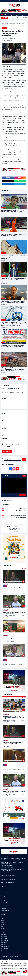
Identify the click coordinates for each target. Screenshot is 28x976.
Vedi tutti (24, 501)
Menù (4, 14)
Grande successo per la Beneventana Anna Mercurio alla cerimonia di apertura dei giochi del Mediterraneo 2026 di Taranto (14, 234)
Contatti (11, 1)
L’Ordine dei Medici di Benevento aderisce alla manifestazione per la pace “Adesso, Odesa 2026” (13, 280)
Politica (2, 929)
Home (3, 23)
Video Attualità (4, 949)
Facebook (8, 177)
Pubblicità (17, 1)
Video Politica (4, 947)
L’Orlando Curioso (5, 911)
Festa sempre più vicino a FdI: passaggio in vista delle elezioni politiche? (13, 773)
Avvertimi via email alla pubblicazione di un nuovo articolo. (12, 445)
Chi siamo (6, 1)
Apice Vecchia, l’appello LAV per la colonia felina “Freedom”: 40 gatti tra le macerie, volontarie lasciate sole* (15, 17)
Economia (3, 935)
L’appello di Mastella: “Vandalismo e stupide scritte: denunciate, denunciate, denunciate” (13, 302)
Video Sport (3, 955)
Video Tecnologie (5, 957)
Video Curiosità (4, 959)
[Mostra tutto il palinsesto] (14, 521)
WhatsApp (20, 180)
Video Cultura (4, 953)
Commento (5, 398)
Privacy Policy (4, 901)
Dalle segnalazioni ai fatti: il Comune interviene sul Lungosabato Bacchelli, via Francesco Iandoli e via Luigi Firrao (13, 369)
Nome (4, 413)
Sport (2, 937)
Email (3, 420)
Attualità (6, 23)
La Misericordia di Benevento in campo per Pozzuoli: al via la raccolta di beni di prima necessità (12, 346)
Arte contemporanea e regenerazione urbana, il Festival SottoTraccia (14, 662)
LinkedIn (8, 183)
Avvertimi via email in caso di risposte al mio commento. (13, 437)
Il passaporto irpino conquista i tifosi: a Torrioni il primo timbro (12, 638)
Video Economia (4, 951)
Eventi (2, 939)
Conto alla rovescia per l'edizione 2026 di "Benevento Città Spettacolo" (13, 588)
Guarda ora (22, 495)
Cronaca (3, 927)
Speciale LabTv (4, 905)
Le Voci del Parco (5, 917)
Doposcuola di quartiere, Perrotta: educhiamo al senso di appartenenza (14, 613)
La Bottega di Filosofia (6, 913)
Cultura (2, 933)
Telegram (20, 183)
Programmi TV (4, 903)
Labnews (3, 915)
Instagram (20, 177)
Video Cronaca (4, 945)
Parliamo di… (4, 919)
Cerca (22, 1)
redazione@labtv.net (5, 887)
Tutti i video (23, 568)
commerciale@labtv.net (9, 893)
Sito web (4, 428)
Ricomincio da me (5, 921)
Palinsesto (3, 899)
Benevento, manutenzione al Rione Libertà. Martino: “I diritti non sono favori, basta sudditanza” (12, 212)
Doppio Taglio (4, 907)
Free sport (3, 909)
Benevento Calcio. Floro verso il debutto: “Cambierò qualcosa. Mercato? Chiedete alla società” (13, 723)
